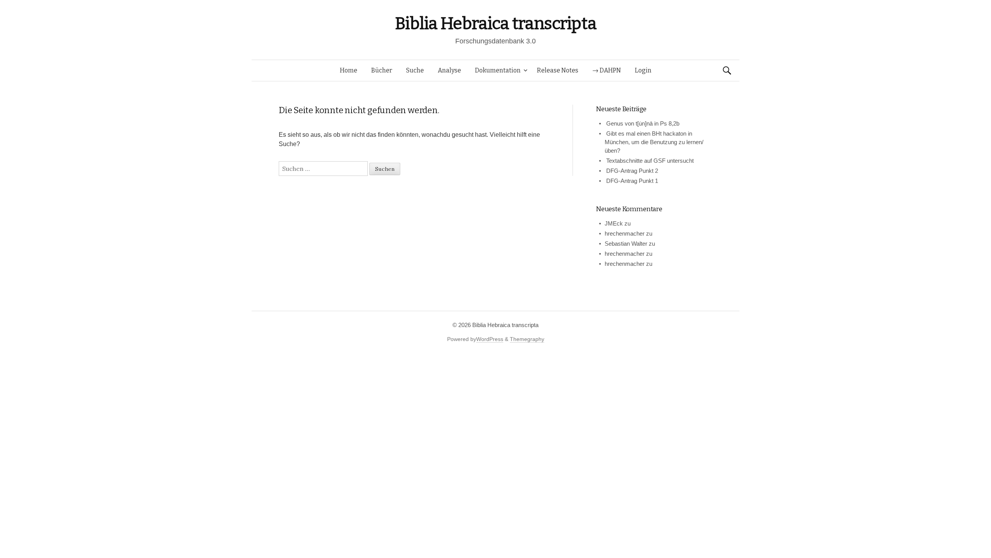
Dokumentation (498, 70)
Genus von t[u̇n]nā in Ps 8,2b (642, 123)
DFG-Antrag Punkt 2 (632, 170)
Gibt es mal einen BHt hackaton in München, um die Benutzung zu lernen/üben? (654, 142)
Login (643, 70)
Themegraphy (527, 339)
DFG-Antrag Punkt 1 (632, 180)
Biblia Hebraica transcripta (495, 23)
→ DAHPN (606, 70)
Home (348, 70)
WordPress (489, 339)
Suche (415, 70)
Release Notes (557, 70)
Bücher (381, 70)
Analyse (449, 70)
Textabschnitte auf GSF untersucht (650, 160)
